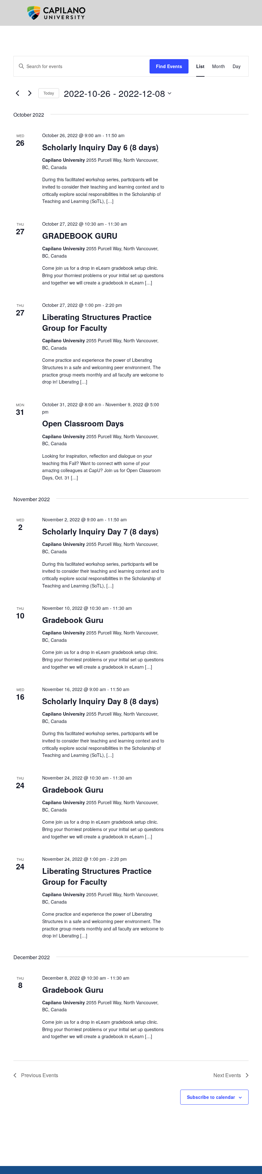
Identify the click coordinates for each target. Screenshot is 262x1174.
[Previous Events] (17, 93)
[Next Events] (30, 93)
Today (48, 93)
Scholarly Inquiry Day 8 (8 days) (100, 701)
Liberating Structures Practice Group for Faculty (96, 322)
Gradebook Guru (73, 619)
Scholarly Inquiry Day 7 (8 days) (100, 531)
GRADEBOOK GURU (79, 235)
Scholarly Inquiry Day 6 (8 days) (100, 147)
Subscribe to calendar (211, 1097)
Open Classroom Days (83, 423)
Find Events (169, 66)
